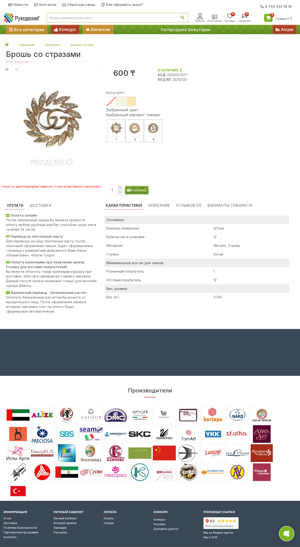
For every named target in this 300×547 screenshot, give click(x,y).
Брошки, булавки (82, 45)
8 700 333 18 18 (278, 6)
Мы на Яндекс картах (218, 532)
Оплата (109, 518)
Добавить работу (166, 529)
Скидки (109, 523)
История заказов (65, 523)
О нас (7, 518)
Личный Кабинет (65, 518)
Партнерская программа (21, 532)
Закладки (60, 527)
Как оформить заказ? (124, 5)
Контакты (47, 5)
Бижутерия (52, 45)
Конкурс (159, 519)
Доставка (10, 523)
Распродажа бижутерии (185, 29)
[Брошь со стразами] (52, 120)
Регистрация (214, 20)
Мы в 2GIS (210, 537)
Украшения (27, 45)
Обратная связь (81, 5)
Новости (20, 5)
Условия (159, 524)
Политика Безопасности (20, 527)
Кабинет (200, 20)
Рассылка (60, 532)
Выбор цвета (115, 92)
